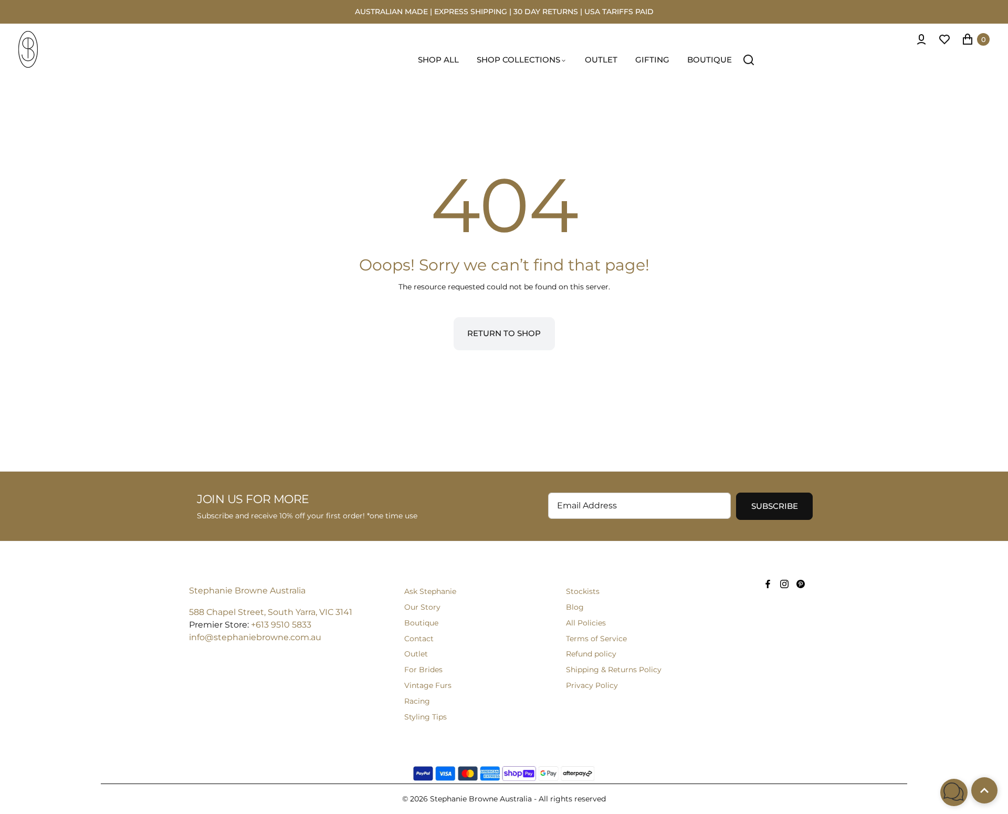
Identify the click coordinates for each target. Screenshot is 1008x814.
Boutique (421, 623)
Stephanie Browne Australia (247, 591)
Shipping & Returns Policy (614, 669)
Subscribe (774, 506)
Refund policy (591, 654)
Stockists (583, 591)
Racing (417, 701)
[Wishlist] (944, 39)
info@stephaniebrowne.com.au (255, 637)
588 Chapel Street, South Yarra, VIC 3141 (270, 612)
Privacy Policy (592, 685)
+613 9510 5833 (281, 625)
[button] (954, 792)
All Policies (586, 623)
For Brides (423, 669)
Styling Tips (425, 717)
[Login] (921, 39)
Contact (419, 638)
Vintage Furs (428, 685)
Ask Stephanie (430, 591)
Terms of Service (596, 638)
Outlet (416, 654)
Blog (575, 607)
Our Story (422, 607)
